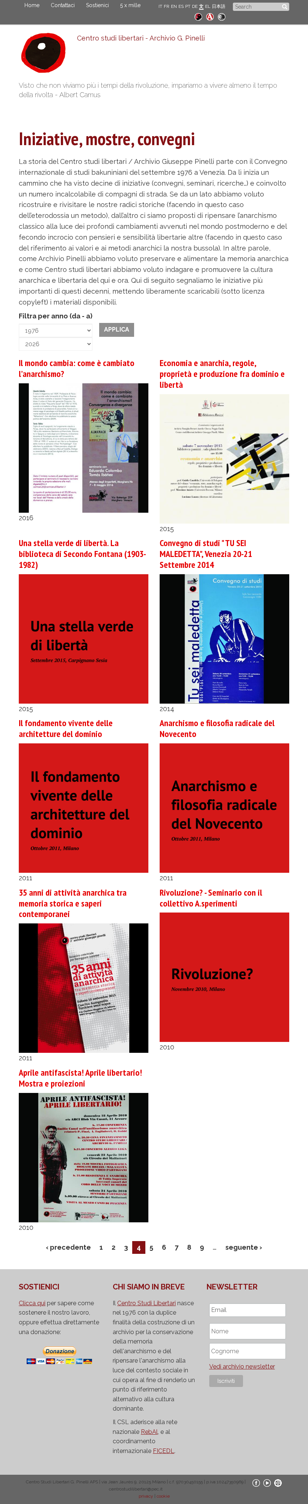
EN (174, 6)
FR (166, 6)
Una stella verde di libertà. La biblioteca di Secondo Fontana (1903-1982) (82, 553)
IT (160, 6)
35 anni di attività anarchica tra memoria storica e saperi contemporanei (73, 903)
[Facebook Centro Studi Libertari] (256, 1482)
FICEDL (163, 1450)
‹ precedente (68, 1247)
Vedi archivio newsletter (242, 1366)
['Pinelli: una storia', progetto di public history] (198, 16)
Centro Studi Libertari (146, 1303)
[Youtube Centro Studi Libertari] (267, 1482)
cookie (163, 1496)
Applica (116, 329)
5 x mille (130, 5)
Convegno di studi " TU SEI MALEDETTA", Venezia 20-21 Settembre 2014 (206, 553)
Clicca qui (32, 1303)
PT (187, 6)
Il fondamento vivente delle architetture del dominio (66, 728)
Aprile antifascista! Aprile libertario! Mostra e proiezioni (80, 1078)
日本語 (218, 6)
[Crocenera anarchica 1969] (221, 16)
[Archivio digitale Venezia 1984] (210, 16)
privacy (146, 1496)
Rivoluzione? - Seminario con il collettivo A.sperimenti (211, 898)
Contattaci (63, 5)
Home (31, 5)
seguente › (243, 1247)
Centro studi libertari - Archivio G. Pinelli (141, 38)
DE (195, 6)
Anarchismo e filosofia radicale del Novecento (217, 728)
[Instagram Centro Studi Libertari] (278, 1482)
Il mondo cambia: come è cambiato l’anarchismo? (76, 368)
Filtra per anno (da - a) (55, 316)
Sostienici (97, 5)
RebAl (149, 1431)
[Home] (48, 55)
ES (181, 6)
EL (207, 6)
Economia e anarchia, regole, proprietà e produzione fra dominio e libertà (222, 373)
